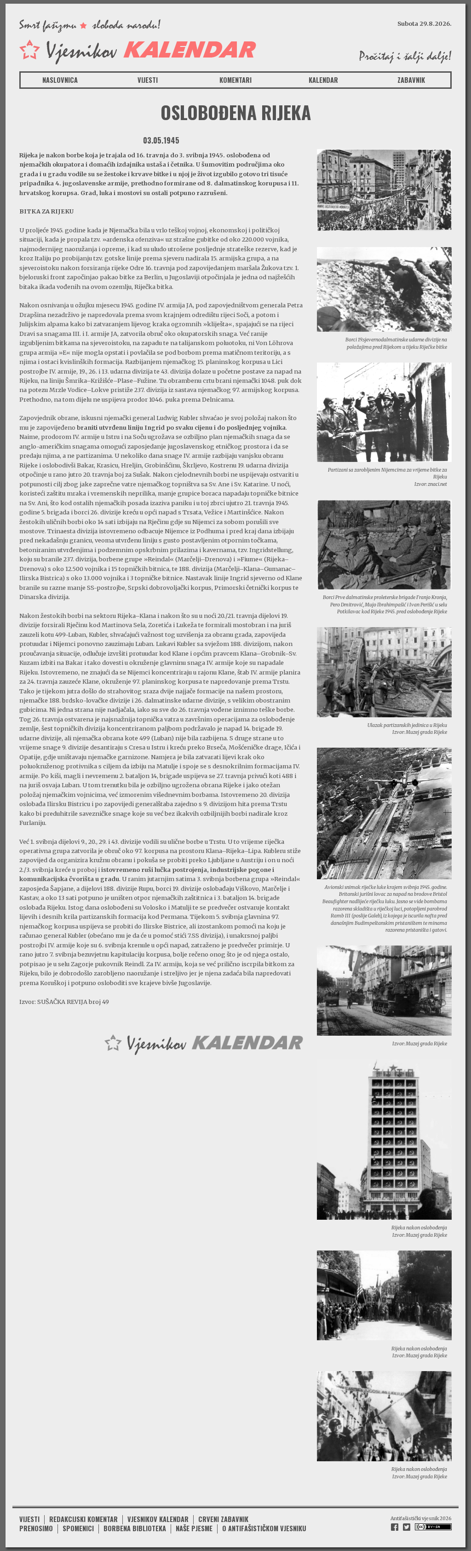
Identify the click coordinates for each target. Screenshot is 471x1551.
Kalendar (323, 80)
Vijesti (148, 80)
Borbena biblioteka (134, 1528)
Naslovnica (60, 80)
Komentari (235, 80)
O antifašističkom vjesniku (264, 1528)
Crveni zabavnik (223, 1519)
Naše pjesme (194, 1528)
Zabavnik (411, 80)
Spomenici (78, 1528)
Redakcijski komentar (83, 1519)
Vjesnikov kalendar (158, 1519)
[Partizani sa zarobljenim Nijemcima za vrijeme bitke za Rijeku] (384, 411)
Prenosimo (36, 1528)
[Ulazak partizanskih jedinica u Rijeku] (384, 671)
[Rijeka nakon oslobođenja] (384, 1138)
